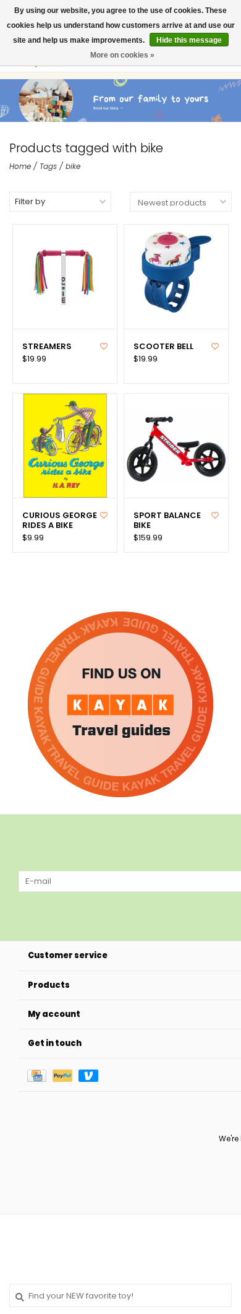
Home (20, 166)
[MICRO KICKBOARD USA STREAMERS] (65, 277)
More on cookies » (122, 55)
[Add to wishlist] (104, 346)
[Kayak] (120, 704)
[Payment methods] (40, 1075)
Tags (48, 166)
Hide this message (189, 40)
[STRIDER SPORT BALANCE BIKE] (176, 446)
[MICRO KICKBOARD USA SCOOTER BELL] (176, 277)
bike (73, 166)
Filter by (30, 201)
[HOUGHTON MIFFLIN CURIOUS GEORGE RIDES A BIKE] (65, 446)
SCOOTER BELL (163, 347)
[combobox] (120, 1295)
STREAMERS (47, 347)
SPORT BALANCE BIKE (167, 521)
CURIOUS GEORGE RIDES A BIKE (59, 521)
